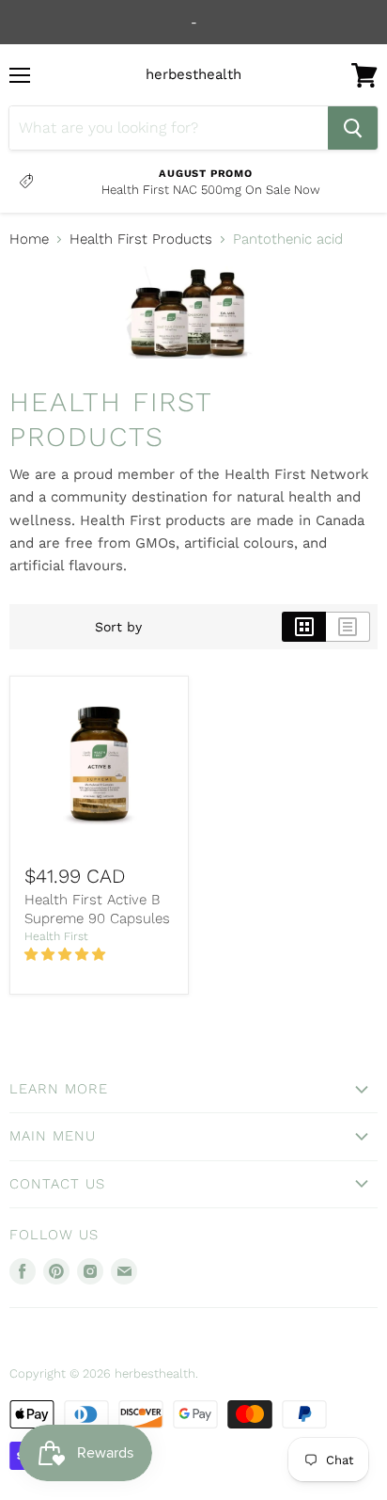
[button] (66, 954)
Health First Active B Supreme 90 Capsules (97, 909)
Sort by (118, 626)
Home (29, 239)
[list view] (348, 627)
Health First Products (141, 239)
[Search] (353, 128)
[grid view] (304, 627)
